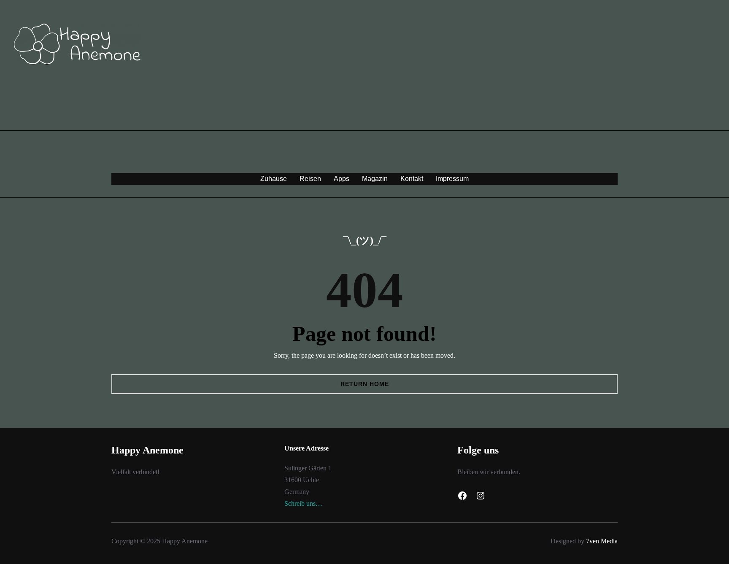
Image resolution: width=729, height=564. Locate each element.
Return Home (364, 383)
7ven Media (602, 541)
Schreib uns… (303, 503)
